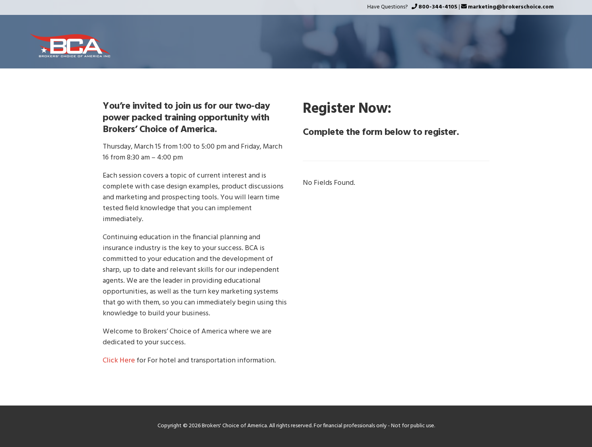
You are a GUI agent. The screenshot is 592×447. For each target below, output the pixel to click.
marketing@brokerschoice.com (511, 7)
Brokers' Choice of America (70, 45)
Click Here (119, 360)
